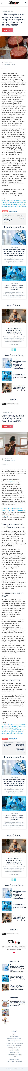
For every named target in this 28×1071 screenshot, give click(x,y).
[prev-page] (12, 349)
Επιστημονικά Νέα (7, 11)
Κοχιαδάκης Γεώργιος (10, 64)
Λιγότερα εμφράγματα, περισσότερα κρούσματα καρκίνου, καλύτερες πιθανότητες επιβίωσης (14, 331)
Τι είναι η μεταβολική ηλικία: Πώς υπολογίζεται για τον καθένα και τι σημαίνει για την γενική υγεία (18, 1003)
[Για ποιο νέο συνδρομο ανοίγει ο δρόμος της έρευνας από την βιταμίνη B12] (14, 273)
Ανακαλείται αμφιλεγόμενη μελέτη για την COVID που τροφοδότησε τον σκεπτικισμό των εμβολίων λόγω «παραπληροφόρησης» (14, 252)
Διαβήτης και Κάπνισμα (21, 217)
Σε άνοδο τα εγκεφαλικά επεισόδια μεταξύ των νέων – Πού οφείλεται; (8, 219)
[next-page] (15, 349)
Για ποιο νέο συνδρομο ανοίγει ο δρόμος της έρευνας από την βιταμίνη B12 (14, 287)
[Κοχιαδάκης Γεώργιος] (3, 63)
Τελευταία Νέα (14, 247)
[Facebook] (14, 953)
